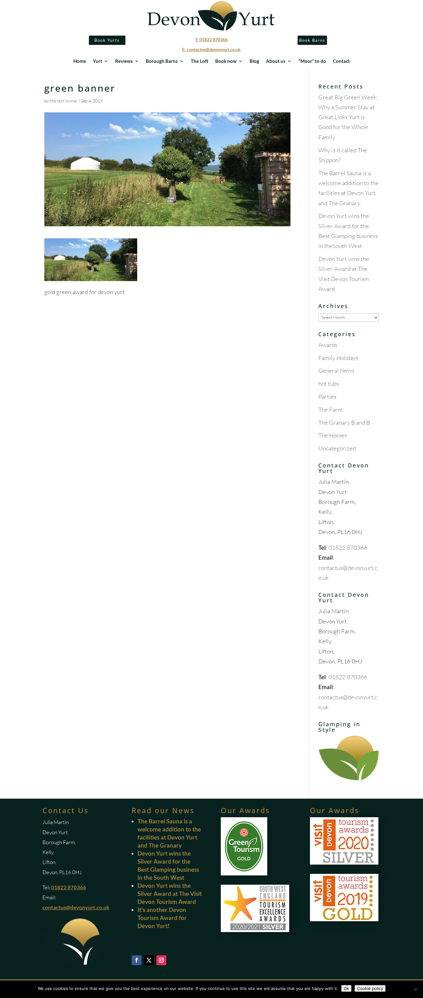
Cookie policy (370, 988)
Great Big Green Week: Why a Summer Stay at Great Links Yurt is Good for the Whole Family (348, 117)
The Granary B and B (344, 422)
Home (79, 61)
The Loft (199, 61)
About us (276, 61)
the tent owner (64, 100)
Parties (327, 396)
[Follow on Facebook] (137, 960)
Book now (226, 61)
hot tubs (328, 383)
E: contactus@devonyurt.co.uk (211, 49)
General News (336, 370)
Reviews (124, 61)
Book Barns (312, 40)
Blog (254, 61)
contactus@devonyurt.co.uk (75, 907)
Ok (346, 988)
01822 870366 (348, 547)
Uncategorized (337, 448)
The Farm (330, 409)
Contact (341, 61)
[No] (415, 989)
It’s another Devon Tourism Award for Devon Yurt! (162, 917)
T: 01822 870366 (211, 39)
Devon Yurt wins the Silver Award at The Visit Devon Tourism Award (169, 893)
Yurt (97, 61)
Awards (327, 345)
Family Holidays (338, 358)
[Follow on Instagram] (161, 960)
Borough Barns (162, 61)
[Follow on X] (149, 960)
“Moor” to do (312, 61)
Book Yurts (107, 40)
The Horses (332, 435)
